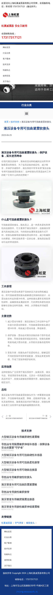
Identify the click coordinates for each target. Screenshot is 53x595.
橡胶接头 (30, 523)
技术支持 (6, 64)
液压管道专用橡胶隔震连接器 (17, 499)
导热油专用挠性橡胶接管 (15, 491)
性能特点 (6, 70)
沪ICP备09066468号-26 (27, 592)
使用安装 (6, 76)
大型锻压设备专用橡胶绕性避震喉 (20, 436)
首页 (6, 122)
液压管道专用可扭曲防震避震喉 (19, 484)
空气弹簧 (19, 523)
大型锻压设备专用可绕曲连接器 (19, 469)
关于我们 (6, 81)
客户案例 (6, 59)
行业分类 (6, 53)
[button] (26, 113)
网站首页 (6, 47)
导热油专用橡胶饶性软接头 (16, 477)
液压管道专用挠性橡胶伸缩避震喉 (20, 506)
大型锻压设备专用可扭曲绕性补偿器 (21, 454)
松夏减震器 (6, 523)
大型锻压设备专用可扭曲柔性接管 (20, 462)
